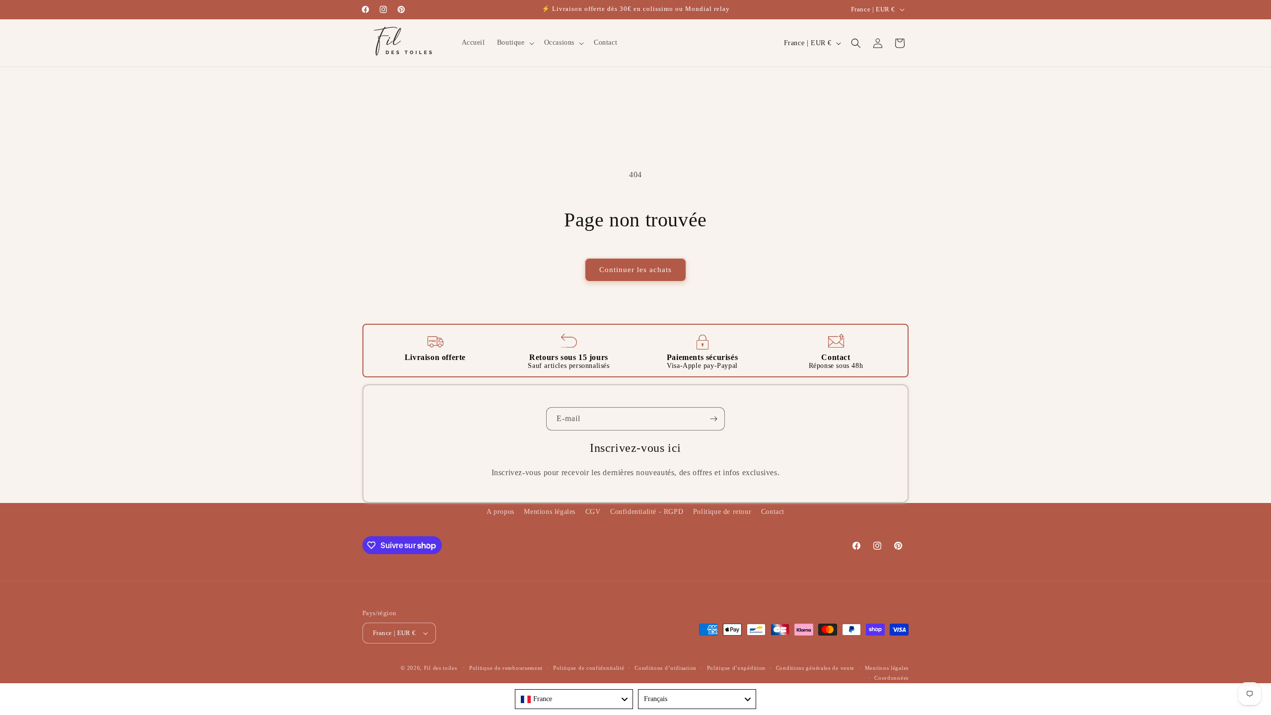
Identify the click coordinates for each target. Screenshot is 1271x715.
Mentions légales (549, 511)
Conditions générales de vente (815, 668)
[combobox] (574, 699)
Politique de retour (722, 511)
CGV (593, 511)
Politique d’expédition (736, 668)
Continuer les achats (635, 270)
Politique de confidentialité (589, 668)
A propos (500, 511)
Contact (772, 511)
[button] (514, 42)
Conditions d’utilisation (666, 668)
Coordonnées (891, 678)
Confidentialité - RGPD (646, 511)
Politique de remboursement (506, 668)
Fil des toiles (440, 668)
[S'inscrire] (713, 418)
